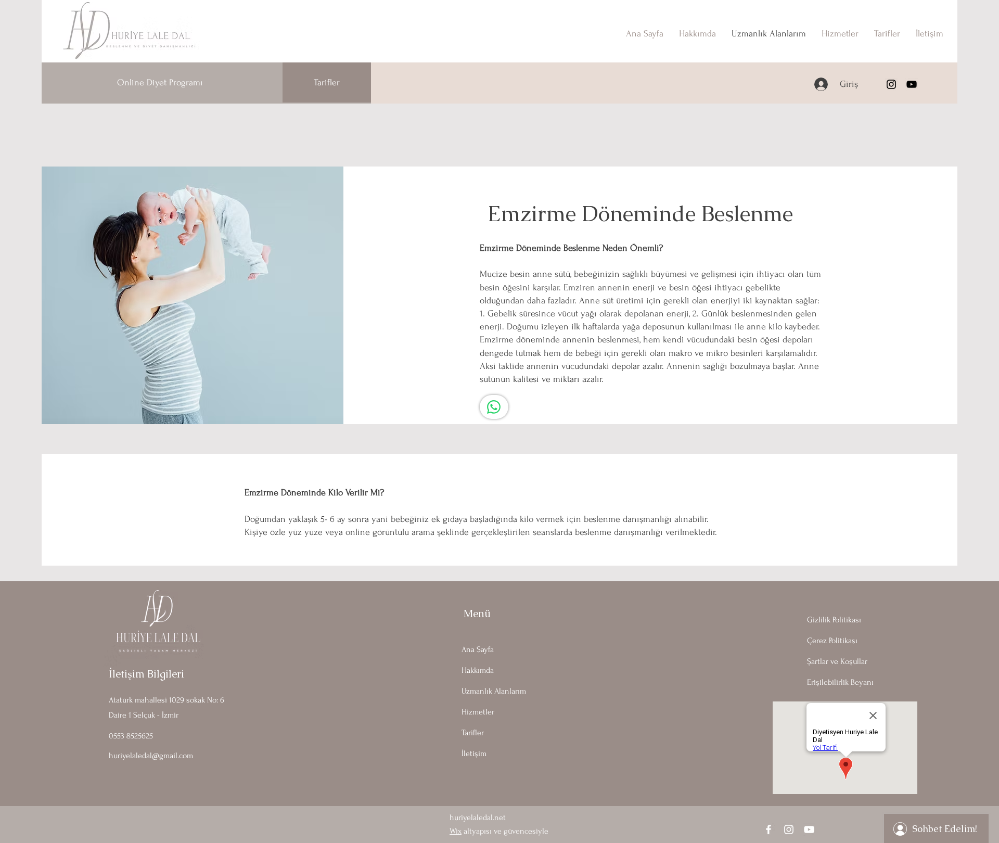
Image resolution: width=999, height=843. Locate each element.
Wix (456, 831)
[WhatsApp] (494, 407)
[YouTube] (911, 84)
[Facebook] (768, 829)
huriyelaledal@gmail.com (151, 755)
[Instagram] (891, 84)
